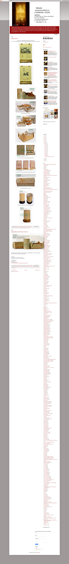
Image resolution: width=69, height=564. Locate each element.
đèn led (45, 238)
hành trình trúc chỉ (46, 276)
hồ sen (45, 284)
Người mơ (45, 335)
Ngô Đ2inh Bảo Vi (46, 325)
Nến (44, 314)
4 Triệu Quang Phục (46, 170)
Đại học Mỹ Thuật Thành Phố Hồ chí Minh (49, 229)
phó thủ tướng (46, 362)
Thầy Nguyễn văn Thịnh (47, 402)
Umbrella (45, 490)
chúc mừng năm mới (47, 210)
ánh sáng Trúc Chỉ (46, 174)
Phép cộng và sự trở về (47, 356)
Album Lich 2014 (46, 172)
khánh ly (45, 291)
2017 (45, 140)
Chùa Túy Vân (46, 209)
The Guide (45, 404)
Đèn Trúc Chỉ (45, 243)
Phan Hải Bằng (46, 353)
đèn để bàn (45, 237)
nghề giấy (45, 318)
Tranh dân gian (46, 419)
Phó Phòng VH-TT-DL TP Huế (48, 361)
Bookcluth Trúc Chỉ (46, 201)
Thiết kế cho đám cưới (47, 406)
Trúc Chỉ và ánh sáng (47, 478)
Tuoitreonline (45, 489)
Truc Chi (45, 464)
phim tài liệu (45, 357)
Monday (45, 310)
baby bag (45, 181)
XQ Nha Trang (46, 522)
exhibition (45, 255)
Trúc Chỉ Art (45, 468)
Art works (45, 178)
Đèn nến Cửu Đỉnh (46, 240)
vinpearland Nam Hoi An (47, 506)
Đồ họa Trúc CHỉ (46, 250)
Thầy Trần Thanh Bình (47, 403)
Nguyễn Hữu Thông (46, 330)
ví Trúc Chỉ (45, 495)
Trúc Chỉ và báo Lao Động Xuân (48, 479)
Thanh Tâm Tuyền (46, 399)
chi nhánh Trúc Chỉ (46, 208)
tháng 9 (46, 147)
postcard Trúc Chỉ (46, 365)
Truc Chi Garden (46, 474)
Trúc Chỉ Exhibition (46, 472)
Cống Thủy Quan (46, 213)
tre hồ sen (45, 452)
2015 (13, 227)
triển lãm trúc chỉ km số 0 (47, 462)
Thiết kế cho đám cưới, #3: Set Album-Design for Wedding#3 (52, 101)
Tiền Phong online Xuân (47, 410)
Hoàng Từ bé (45, 282)
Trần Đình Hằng (46, 450)
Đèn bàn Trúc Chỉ (46, 235)
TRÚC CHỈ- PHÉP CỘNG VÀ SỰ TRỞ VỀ (49, 482)
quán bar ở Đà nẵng (46, 372)
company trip (45, 212)
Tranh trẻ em (45, 438)
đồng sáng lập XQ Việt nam (47, 253)
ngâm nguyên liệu (46, 316)
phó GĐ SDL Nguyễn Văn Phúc (48, 360)
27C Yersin (45, 169)
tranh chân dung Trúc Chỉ (47, 418)
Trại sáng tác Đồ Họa (47, 415)
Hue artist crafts (46, 286)
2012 (45, 160)
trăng (44, 447)
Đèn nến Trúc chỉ (46, 241)
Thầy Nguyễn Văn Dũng (47, 401)
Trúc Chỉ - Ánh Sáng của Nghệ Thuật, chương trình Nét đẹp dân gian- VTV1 (52, 80)
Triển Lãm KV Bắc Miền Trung (48, 456)
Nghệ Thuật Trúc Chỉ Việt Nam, (52, 57)
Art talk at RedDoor (46, 177)
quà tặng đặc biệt (22, 227)
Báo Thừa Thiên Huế (47, 192)
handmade (16, 227)
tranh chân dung (46, 417)
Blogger (39, 552)
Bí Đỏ (44, 194)
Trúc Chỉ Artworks (46, 469)
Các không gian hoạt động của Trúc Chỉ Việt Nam (52, 51)
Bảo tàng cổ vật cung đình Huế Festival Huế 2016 (50, 189)
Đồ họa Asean (46, 249)
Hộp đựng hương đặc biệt (47, 285)
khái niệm (45, 290)
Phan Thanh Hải (46, 354)
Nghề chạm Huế (46, 317)
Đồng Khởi (45, 252)
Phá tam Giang (46, 352)
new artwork (45, 313)
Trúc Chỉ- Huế (46, 481)
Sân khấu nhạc (46, 379)
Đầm (44, 232)
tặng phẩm (25, 227)
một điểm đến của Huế (47, 311)
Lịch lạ (18, 227)
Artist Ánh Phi (46, 179)
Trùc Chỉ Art (45, 467)
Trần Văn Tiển (46, 451)
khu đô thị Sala (46, 292)
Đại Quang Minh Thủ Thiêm (47, 231)
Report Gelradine (46, 376)
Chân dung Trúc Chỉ (46, 207)
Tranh (44, 416)
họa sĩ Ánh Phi (46, 281)
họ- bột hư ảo (46, 279)
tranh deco (45, 420)
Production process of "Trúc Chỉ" (48, 367)
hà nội (45, 273)
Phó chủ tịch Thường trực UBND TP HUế (49, 359)
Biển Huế (45, 195)
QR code (45, 368)
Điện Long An (46, 248)
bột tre (45, 203)
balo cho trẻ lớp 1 (46, 183)
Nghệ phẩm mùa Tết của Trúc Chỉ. (19, 231)
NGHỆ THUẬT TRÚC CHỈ (19, 266)
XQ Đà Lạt (45, 521)
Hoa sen (45, 280)
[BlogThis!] (34, 226)
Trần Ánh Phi (45, 448)
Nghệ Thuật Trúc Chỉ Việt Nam (27, 266)
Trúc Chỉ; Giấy (46, 483)
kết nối (45, 289)
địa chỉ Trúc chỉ (46, 247)
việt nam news (46, 504)
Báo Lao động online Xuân (47, 188)
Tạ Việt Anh (45, 392)
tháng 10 (46, 146)
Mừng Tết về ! (14, 38)
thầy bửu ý (45, 400)
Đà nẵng (45, 228)
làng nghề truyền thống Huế (48, 295)
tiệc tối (45, 409)
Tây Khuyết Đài (46, 395)
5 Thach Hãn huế (46, 171)
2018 (45, 139)
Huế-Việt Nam (46, 288)
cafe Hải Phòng (46, 204)
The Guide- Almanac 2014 (47, 405)
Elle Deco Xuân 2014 (47, 254)
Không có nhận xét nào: (29, 226)
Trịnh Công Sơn (46, 463)
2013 (45, 159)
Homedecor (14, 266)
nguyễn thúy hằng (46, 333)
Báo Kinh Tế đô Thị (46, 187)
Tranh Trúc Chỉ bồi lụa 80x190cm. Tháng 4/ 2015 (50, 440)
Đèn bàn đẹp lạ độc (46, 234)
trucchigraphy (46, 484)
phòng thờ (45, 363)
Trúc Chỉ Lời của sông (47, 476)
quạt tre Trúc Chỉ (46, 374)
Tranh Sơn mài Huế (46, 433)
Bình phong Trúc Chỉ (47, 197)
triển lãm (45, 454)
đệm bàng (45, 244)
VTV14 (45, 509)
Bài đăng (37, 548)
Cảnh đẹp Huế (46, 205)
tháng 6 (46, 149)
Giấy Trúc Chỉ (46, 269)
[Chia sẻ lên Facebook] (36, 226)
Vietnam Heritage (46, 496)
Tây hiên (45, 394)
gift (44, 270)
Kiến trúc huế (45, 293)
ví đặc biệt (45, 494)
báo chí (45, 186)
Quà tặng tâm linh (46, 370)
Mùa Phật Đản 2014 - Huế (47, 312)
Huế (44, 287)
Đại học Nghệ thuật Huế (47, 230)
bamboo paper (46, 185)
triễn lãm (45, 455)
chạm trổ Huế (46, 206)
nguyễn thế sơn (46, 332)
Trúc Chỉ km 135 (46, 475)
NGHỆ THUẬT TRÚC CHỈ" (47, 321)
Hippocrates (45, 278)
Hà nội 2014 (45, 274)
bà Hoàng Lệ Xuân (46, 180)
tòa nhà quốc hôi (46, 411)
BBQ (44, 193)
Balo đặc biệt (45, 184)
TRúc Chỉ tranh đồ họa (47, 477)
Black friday (45, 198)
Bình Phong (45, 196)
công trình (45, 214)
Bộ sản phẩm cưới (46, 202)
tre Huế (45, 453)
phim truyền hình (46, 358)
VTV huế (45, 508)
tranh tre (45, 437)
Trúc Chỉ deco (46, 471)
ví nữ (44, 493)
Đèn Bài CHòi (46, 233)
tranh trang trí (45, 436)
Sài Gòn (45, 377)
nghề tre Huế (45, 323)
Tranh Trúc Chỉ (46, 439)
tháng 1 (46, 154)
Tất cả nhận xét (38, 549)
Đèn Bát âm (45, 236)
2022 (45, 135)
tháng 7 (46, 148)
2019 (45, 138)
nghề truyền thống (33, 266)
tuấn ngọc (45, 488)
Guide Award (45, 271)
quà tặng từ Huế (46, 371)
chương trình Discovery (47, 211)
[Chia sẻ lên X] (35, 226)
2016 (45, 141)
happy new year (46, 277)
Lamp (44, 294)
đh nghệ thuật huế (46, 246)
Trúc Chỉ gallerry (46, 473)
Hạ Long (45, 272)
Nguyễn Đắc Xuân (46, 327)
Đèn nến (45, 239)
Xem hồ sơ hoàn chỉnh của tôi (47, 47)
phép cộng (45, 355)
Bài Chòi (45, 182)
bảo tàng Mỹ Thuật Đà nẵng (47, 191)
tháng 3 (46, 153)
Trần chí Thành (46, 449)
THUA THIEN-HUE (46, 408)
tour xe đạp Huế (46, 412)
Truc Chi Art (45, 466)
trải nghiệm (45, 414)
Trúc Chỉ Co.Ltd (46, 470)
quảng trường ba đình (47, 373)
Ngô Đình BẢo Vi (46, 326)
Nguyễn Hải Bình (46, 329)
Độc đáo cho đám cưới (47, 251)
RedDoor (45, 375)
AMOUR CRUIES (50, 67)
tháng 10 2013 (46, 398)
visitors (45, 507)
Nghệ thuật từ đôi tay (47, 322)
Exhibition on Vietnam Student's (48, 256)
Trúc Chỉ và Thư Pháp (47, 480)
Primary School (46, 366)
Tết (27, 227)
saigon (45, 378)
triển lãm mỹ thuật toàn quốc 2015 (48, 457)
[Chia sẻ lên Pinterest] (37, 226)
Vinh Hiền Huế (46, 505)
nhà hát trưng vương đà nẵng (48, 337)
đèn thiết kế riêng (46, 242)
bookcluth (45, 200)
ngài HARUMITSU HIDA (47, 315)
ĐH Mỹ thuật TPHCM (47, 245)
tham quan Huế (46, 397)
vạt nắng (45, 491)
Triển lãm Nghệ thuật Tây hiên (48, 458)
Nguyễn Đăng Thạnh (47, 328)
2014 (45, 158)
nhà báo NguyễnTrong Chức (48, 336)
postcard (45, 364)
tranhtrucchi (45, 446)
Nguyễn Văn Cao (46, 334)
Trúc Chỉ (29, 227)
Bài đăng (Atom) (16, 271)
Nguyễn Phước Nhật (47, 331)
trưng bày (45, 485)
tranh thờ (45, 435)
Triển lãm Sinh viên (46, 461)
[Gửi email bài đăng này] (33, 226)
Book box (45, 199)
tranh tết (45, 434)
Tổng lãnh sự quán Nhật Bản (48, 413)
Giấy (44, 268)
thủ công (14, 267)
